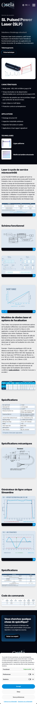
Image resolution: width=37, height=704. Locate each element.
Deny (18, 692)
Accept (18, 686)
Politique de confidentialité (10, 701)
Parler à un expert (12, 636)
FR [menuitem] (26, 5)
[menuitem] (26, 5)
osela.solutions (14, 370)
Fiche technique (8, 52)
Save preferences (18, 697)
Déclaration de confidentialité (25, 701)
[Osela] (7, 5)
